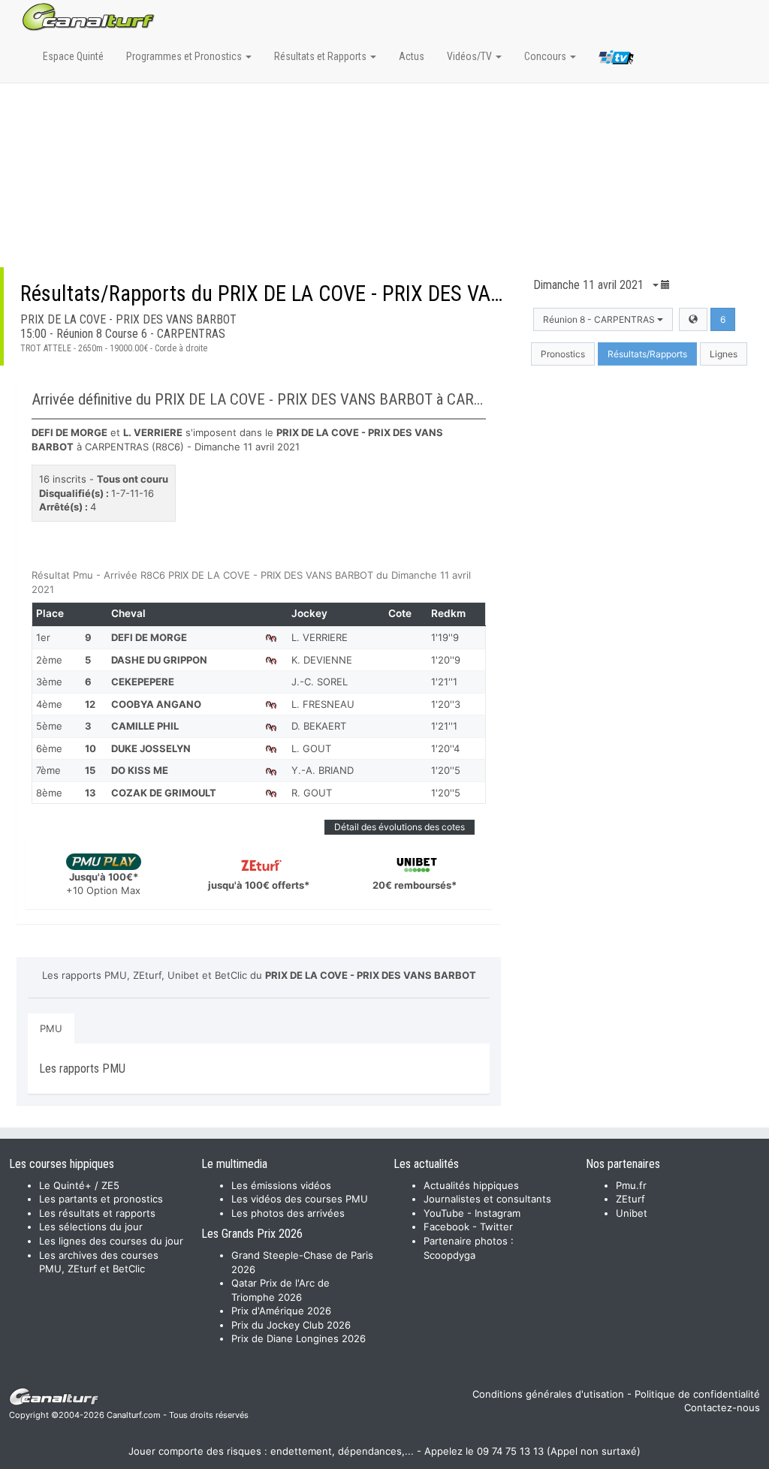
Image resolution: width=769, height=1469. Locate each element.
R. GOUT (311, 793)
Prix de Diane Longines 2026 (298, 1338)
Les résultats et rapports (97, 1213)
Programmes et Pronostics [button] (185, 56)
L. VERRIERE (319, 637)
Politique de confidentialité (697, 1394)
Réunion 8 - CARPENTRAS (600, 319)
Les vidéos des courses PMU (299, 1199)
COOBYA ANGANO (156, 704)
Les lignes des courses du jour (111, 1241)
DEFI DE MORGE (149, 637)
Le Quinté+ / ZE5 (79, 1185)
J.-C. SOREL (319, 682)
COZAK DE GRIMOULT (163, 793)
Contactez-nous (722, 1407)
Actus (411, 56)
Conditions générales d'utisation (548, 1394)
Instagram (497, 1213)
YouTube (444, 1213)
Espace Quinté (73, 56)
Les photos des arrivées (288, 1213)
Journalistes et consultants (487, 1199)
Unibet (631, 1213)
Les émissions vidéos (281, 1185)
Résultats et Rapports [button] (321, 56)
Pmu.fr (631, 1185)
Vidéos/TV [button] (470, 56)
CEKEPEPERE (142, 682)
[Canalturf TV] (616, 60)
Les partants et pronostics (101, 1199)
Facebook (446, 1227)
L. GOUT (311, 748)
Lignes (723, 354)
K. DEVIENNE (321, 660)
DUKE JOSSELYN (151, 748)
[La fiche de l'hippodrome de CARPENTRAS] (693, 319)
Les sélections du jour (91, 1227)
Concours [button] (546, 56)
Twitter (496, 1227)
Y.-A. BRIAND (322, 770)
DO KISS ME (139, 770)
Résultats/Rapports (647, 354)
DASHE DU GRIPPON (159, 660)
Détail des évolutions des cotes (399, 826)
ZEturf (630, 1199)
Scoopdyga (449, 1255)
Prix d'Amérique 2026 (281, 1311)
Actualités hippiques (471, 1185)
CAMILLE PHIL (145, 726)
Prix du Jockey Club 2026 (291, 1325)
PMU (51, 1028)
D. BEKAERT (318, 726)
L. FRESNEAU (322, 704)
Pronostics (563, 354)
